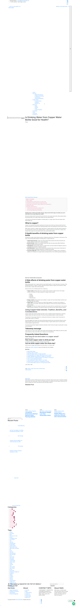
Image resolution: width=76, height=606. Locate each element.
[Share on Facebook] (66, 366)
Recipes (36, 107)
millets (11, 563)
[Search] (68, 6)
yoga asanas (12, 586)
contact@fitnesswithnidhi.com (23, 0)
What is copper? (29, 200)
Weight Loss (12, 584)
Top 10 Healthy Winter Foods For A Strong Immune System (38, 362)
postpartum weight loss (14, 571)
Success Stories (13, 524)
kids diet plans (13, 553)
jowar (11, 550)
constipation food (13, 538)
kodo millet (12, 556)
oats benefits (12, 566)
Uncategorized (13, 525)
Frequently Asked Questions (32, 206)
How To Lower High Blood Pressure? (34, 358)
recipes (11, 575)
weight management (34, 347)
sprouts (11, 577)
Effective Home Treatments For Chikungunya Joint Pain (38, 361)
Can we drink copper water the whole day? (35, 210)
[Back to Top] (0, 605)
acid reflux (12, 533)
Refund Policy (28, 595)
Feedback (37, 102)
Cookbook (35, 110)
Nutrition (11, 517)
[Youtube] (67, 1)
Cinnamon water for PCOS (32, 352)
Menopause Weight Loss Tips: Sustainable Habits (45, 414)
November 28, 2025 (17, 441)
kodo (11, 555)
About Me (35, 113)
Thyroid (11, 579)
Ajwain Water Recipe (31, 351)
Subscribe (52, 585)
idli (10, 549)
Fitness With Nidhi (18, 599)
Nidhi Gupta (27, 197)
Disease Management (39, 98)
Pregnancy (34, 411)
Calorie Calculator (38, 109)
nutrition (11, 564)
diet (10, 540)
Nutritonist (12, 519)
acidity (11, 532)
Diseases (56, 411)
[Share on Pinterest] (66, 369)
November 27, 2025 (14, 451)
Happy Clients (36, 99)
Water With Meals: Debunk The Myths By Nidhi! (36, 353)
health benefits (28, 369)
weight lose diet (13, 582)
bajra (11, 534)
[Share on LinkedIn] (66, 370)
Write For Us (37, 103)
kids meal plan (12, 554)
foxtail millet (12, 544)
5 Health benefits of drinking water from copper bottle (36, 201)
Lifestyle (31, 197)
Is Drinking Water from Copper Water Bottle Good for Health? (39, 355)
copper (29, 368)
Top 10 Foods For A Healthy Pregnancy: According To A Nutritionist (40, 357)
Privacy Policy (28, 596)
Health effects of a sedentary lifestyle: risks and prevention (60, 415)
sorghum (11, 576)
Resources (35, 104)
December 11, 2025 (19, 431)
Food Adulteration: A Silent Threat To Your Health (37, 360)
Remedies (35, 197)
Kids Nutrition (37, 97)
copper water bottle (35, 368)
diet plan (11, 542)
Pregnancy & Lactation (39, 96)
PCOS (11, 569)
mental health (12, 560)
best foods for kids (13, 535)
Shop (34, 112)
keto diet (11, 551)
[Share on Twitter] (66, 368)
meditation (12, 559)
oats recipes (12, 568)
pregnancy (12, 573)
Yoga (11, 527)
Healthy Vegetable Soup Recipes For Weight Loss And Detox (39, 356)
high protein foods (13, 547)
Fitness (43, 411)
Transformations (38, 100)
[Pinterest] (67, 4)
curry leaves (12, 539)
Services (34, 93)
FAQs (36, 108)
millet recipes (12, 561)
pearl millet (12, 570)
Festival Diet (12, 511)
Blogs (36, 105)
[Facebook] (67, 0)
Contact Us (35, 114)
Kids (11, 515)
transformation (13, 580)
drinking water (42, 368)
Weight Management (39, 94)
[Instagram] (67, 3)
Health (26, 411)
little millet (12, 558)
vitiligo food (12, 581)
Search (22, 118)
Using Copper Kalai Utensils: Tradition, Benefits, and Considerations (39, 204)
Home (34, 92)
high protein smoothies (14, 548)
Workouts (60, 412)
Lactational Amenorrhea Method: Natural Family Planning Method (31, 415)
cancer (11, 537)
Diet (40, 411)
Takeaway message (30, 205)
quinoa (11, 574)
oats (11, 565)
